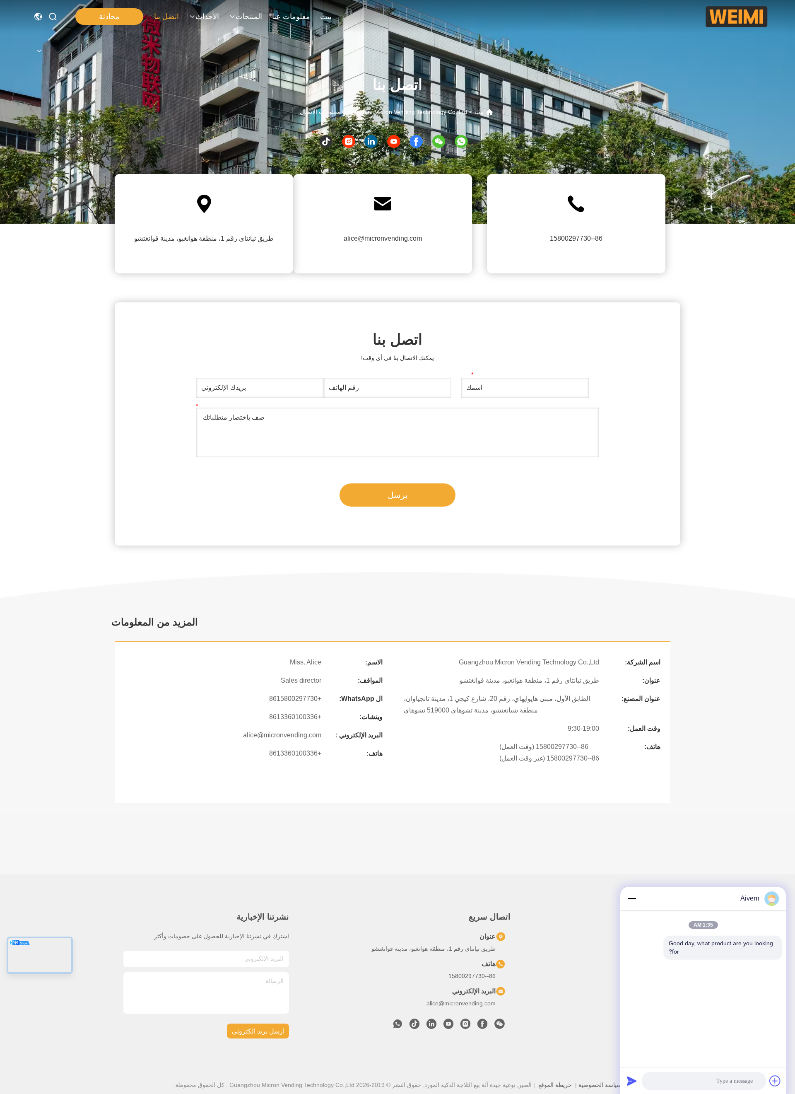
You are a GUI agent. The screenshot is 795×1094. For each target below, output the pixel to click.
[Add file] (775, 1081)
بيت (326, 16)
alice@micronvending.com (383, 238)
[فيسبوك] (420, 141)
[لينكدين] (375, 141)
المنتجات (249, 16)
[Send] (631, 1081)
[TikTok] (414, 1026)
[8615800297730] (397, 1026)
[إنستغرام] (352, 141)
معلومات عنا (291, 16)
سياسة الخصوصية (600, 1085)
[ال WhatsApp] (465, 141)
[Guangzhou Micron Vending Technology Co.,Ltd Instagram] (465, 1026)
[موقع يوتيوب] (397, 141)
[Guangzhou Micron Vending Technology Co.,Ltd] (736, 16)
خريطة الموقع (555, 1085)
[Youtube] (448, 1026)
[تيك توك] (329, 141)
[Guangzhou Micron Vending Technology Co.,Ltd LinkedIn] (431, 1026)
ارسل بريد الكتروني (258, 1031)
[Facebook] (482, 1026)
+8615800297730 (295, 698)
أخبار (669, 981)
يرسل (398, 495)
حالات (668, 996)
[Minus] (632, 898)
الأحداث (207, 16)
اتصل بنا (166, 16)
